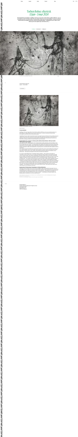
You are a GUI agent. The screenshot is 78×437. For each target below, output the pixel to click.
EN (74, 1)
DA (73, 1)
